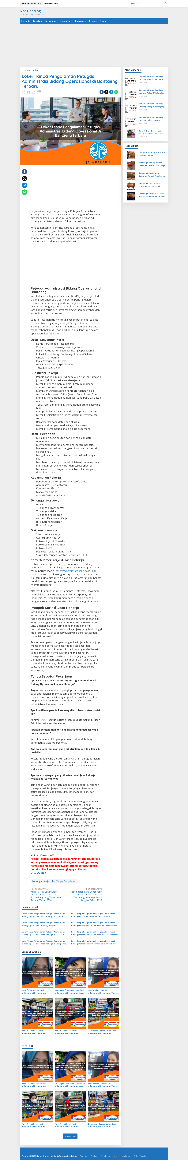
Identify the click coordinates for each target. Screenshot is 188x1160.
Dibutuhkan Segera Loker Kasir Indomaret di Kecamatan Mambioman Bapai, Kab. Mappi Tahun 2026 (102, 1032)
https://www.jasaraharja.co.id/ (73, 571)
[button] (166, 3)
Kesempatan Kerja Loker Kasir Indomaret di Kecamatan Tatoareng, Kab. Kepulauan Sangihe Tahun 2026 (86, 894)
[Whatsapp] (116, 92)
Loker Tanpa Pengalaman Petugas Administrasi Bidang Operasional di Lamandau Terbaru (93, 915)
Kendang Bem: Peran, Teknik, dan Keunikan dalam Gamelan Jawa (152, 195)
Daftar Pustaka (140, 1156)
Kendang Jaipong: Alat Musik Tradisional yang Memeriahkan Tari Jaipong (152, 154)
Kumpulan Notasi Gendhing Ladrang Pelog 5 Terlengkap (152, 91)
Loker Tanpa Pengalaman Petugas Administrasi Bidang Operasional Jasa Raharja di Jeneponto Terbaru (44, 942)
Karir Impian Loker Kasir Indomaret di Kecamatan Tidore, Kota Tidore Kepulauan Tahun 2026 (103, 991)
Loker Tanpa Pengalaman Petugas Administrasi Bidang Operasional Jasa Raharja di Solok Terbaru (94, 933)
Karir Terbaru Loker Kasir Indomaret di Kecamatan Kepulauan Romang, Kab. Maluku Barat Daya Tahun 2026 (37, 991)
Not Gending (30, 10)
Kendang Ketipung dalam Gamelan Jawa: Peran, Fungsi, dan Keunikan (152, 164)
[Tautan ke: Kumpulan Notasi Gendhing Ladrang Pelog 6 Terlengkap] (131, 107)
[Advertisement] (94, 45)
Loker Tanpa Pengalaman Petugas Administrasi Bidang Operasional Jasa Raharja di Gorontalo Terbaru (44, 933)
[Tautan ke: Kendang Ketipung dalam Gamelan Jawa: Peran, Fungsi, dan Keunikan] (131, 165)
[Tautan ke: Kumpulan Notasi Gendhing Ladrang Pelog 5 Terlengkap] (131, 94)
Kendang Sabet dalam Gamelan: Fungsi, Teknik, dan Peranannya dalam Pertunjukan (152, 174)
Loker (24, 93)
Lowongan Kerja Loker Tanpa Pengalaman (54, 881)
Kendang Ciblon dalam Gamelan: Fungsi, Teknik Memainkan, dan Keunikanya (152, 185)
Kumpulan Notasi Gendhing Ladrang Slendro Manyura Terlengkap (151, 78)
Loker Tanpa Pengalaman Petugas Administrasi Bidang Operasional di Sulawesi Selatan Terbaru (93, 942)
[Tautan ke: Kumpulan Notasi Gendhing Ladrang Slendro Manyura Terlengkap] (131, 80)
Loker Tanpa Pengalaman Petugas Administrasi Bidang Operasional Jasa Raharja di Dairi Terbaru (94, 924)
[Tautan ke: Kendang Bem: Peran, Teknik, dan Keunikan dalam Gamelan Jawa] (131, 196)
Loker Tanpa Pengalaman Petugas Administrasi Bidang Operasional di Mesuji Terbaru (43, 924)
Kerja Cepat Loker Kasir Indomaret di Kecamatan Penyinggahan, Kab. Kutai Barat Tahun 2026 (36, 1032)
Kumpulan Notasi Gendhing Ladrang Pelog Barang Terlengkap (151, 119)
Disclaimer (95, 1156)
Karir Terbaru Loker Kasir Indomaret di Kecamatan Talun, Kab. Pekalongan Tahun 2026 (152, 132)
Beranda (83, 1156)
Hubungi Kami (109, 1156)
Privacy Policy (124, 1156)
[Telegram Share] (111, 92)
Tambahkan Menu (51, 3)
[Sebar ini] (102, 92)
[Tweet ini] (106, 92)
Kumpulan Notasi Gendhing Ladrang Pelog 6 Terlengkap (152, 105)
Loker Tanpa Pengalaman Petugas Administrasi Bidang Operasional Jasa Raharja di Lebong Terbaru (43, 915)
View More (70, 1136)
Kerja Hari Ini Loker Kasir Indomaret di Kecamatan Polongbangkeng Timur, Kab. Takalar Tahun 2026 (46, 894)
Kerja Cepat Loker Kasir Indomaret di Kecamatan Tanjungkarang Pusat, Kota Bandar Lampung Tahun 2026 (68, 1032)
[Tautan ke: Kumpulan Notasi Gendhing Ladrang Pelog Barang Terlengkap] (131, 121)
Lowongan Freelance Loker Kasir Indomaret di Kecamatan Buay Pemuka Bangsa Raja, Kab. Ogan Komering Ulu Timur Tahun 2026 (70, 991)
